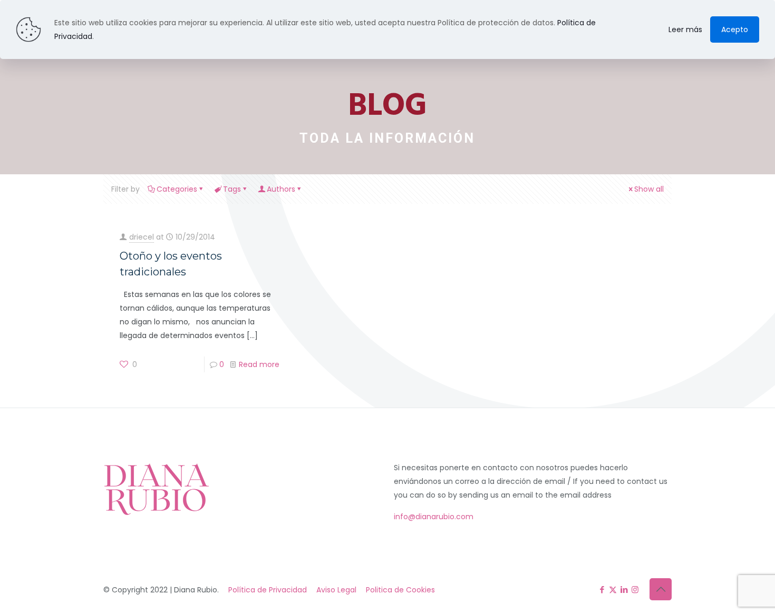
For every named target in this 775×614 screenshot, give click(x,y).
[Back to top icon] (661, 589)
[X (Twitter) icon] (613, 589)
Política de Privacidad (267, 590)
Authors (281, 189)
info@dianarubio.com (433, 516)
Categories (177, 189)
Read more (259, 364)
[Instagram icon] (635, 589)
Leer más (685, 29)
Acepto (734, 29)
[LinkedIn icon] (624, 589)
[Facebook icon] (602, 589)
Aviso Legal (336, 590)
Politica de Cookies (400, 590)
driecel (141, 237)
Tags (232, 189)
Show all (649, 189)
